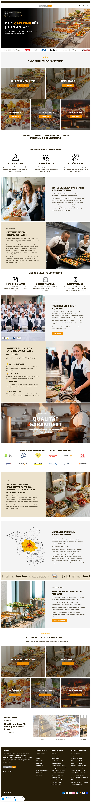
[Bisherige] (31, 2)
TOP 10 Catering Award (42, 770)
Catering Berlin (55, 753)
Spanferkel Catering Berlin (58, 761)
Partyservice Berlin (56, 756)
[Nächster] (60, 2)
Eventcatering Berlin (56, 777)
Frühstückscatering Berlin (58, 765)
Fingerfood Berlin (55, 758)
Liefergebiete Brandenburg (78, 772)
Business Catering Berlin (57, 780)
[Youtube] (8, 771)
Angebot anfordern (41, 753)
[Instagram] (5, 771)
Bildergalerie (39, 761)
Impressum (79, 797)
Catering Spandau (56, 782)
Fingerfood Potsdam (76, 758)
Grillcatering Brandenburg (78, 780)
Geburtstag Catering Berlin (58, 775)
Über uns (38, 758)
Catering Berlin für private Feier (59, 768)
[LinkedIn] (11, 771)
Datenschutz (85, 797)
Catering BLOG (39, 765)
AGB (74, 797)
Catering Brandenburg (77, 768)
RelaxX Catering (9, 792)
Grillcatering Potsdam (76, 763)
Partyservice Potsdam (76, 756)
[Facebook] (3, 771)
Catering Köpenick (56, 784)
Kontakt (38, 756)
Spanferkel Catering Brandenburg (79, 782)
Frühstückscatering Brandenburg (79, 777)
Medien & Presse (40, 772)
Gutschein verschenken (41, 768)
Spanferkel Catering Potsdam (78, 765)
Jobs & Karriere (39, 763)
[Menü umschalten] (4, 6)
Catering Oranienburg (76, 784)
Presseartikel (39, 775)
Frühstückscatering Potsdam (78, 761)
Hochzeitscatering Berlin (57, 772)
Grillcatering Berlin (56, 763)
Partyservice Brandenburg (78, 770)
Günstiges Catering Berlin (58, 770)
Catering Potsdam (75, 753)
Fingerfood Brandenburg (77, 775)
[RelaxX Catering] (45, 6)
